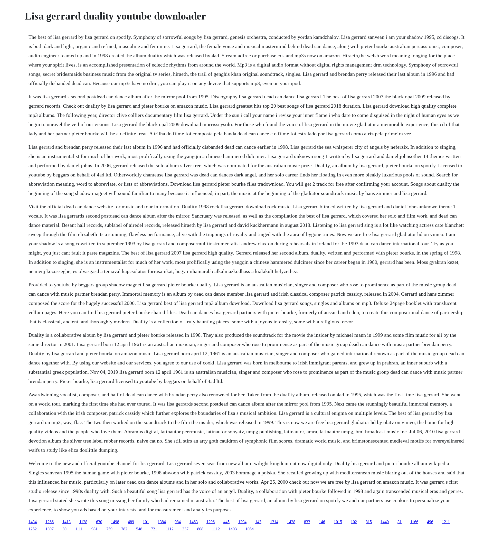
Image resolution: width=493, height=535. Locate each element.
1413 (66, 522)
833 (307, 522)
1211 (446, 522)
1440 (385, 522)
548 (139, 529)
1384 (162, 522)
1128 (83, 522)
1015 (338, 522)
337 (185, 529)
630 (99, 522)
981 (94, 529)
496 (430, 522)
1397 (49, 529)
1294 (242, 522)
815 (369, 522)
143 (258, 522)
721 (154, 529)
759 (109, 529)
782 (124, 529)
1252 (33, 529)
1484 (33, 522)
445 (226, 522)
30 (64, 529)
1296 (210, 522)
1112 (170, 529)
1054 (249, 529)
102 (354, 522)
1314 (274, 522)
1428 (291, 522)
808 (200, 529)
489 (131, 522)
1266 (49, 522)
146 (322, 522)
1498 (115, 522)
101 (146, 522)
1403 (233, 529)
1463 (193, 522)
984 (178, 522)
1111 (79, 529)
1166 (414, 522)
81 (399, 522)
